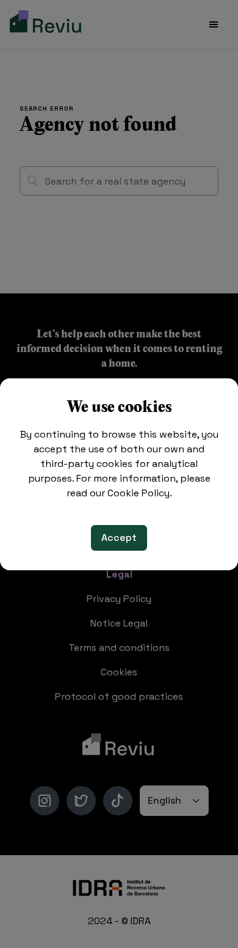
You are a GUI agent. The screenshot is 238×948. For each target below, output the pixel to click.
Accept (119, 537)
